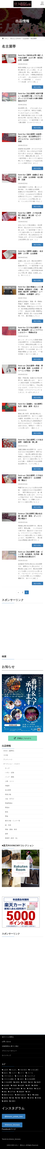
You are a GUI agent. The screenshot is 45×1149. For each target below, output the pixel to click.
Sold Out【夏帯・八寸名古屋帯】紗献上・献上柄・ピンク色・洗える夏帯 (29, 215)
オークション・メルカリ (11, 764)
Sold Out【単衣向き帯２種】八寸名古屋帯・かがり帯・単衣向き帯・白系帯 (30, 57)
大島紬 (6, 1088)
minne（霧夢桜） (9, 751)
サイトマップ (6, 1055)
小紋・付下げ (9, 799)
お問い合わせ (6, 1041)
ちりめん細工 (34, 1069)
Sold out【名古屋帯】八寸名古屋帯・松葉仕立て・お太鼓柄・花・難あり (30, 477)
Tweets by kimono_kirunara (11, 1139)
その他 (5, 755)
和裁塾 (15, 1085)
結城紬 (36, 1094)
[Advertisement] (22, 629)
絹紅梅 (6, 1098)
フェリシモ (20, 1076)
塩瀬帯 (22, 1085)
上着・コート (9, 781)
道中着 (32, 1098)
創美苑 (17, 1082)
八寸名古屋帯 (8, 1082)
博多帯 (38, 1082)
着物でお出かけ (21, 1094)
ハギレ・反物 (9, 773)
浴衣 (29, 1091)
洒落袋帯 (21, 1091)
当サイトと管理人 (8, 1037)
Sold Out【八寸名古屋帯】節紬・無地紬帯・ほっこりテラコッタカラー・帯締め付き (30, 330)
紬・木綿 (8, 825)
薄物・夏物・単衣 (11, 829)
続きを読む (37, 87)
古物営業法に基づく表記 (10, 1046)
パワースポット (8, 1076)
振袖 (5, 1091)
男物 (6, 816)
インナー (14, 1073)
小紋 (24, 1088)
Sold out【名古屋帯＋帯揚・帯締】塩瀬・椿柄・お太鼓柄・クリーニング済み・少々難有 (30, 368)
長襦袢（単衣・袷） (11, 838)
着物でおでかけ (8, 1094)
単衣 (31, 1082)
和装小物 (8, 794)
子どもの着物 (15, 1088)
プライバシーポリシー (9, 1051)
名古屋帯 (8, 790)
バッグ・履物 (9, 777)
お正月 (6, 1069)
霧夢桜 (6, 1101)
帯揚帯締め (8, 803)
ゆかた (6, 1073)
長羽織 (39, 1098)
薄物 (18, 1098)
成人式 (38, 1088)
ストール (30, 1073)
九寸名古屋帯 (31, 1079)
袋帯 (6, 834)
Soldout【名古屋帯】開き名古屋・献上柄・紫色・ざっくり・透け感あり (30, 516)
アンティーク (7, 759)
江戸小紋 (12, 1091)
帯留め (7, 808)
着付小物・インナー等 (12, 821)
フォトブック (31, 1076)
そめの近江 (23, 1069)
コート (22, 1073)
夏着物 (36, 1085)
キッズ (7, 768)
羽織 (12, 1098)
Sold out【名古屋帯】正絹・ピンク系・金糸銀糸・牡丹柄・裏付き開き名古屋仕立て (30, 554)
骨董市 (13, 1101)
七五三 (22, 1079)
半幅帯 (7, 786)
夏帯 (29, 1085)
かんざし (14, 1069)
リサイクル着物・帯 (10, 1079)
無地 (6, 812)
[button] (22, 738)
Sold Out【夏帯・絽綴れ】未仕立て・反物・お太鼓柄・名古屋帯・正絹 (30, 177)
